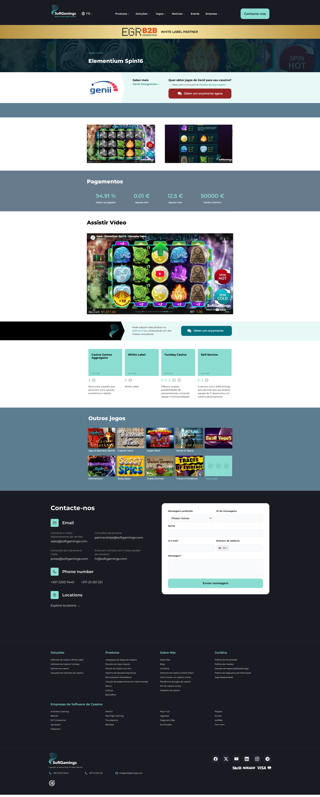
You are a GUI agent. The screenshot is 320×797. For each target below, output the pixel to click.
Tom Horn (220, 724)
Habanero (55, 729)
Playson (218, 711)
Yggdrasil (164, 716)
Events (195, 13)
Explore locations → (65, 605)
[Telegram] (267, 759)
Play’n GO (165, 711)
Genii (100, 53)
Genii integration (145, 84)
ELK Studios (166, 724)
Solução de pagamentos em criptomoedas (126, 681)
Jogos (91, 53)
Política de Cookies (224, 664)
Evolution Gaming (60, 711)
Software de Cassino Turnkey (65, 664)
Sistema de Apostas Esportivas (120, 673)
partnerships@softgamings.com (119, 537)
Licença (109, 690)
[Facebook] (215, 759)
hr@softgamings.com (111, 559)
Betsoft (54, 716)
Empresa (211, 13)
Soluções (141, 13)
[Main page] (65, 11)
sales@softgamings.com (69, 541)
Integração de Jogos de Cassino (121, 660)
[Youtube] (236, 759)
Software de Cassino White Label (67, 660)
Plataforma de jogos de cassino (175, 681)
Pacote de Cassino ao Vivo (118, 668)
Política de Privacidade (226, 660)
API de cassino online (170, 686)
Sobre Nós (165, 660)
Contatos (164, 668)
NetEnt (109, 711)
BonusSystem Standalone (118, 677)
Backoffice (110, 695)
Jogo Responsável (224, 677)
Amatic (218, 716)
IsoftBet (219, 720)
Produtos (121, 13)
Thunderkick (111, 720)
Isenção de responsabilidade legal (231, 668)
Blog (162, 664)
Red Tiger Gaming (114, 716)
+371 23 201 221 (92, 582)
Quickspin (56, 724)
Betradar (109, 724)
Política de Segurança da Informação (233, 673)
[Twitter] (226, 759)
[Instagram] (257, 759)
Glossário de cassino (170, 690)
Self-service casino (60, 668)
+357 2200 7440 (62, 582)
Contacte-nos (255, 14)
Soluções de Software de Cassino (67, 673)
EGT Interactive (58, 720)
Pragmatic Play (167, 720)
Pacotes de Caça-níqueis (117, 664)
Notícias (177, 13)
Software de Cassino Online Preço (177, 673)
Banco (108, 686)
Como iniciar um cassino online (175, 677)
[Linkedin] (246, 759)
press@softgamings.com (69, 559)
